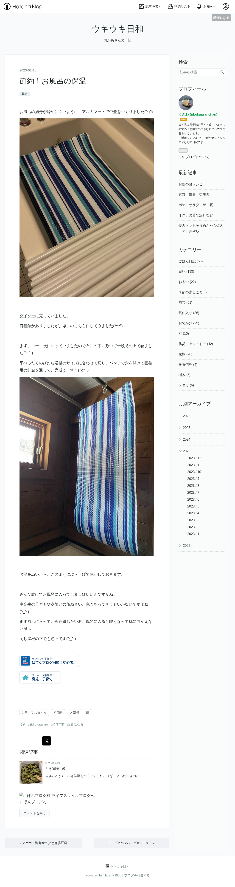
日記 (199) (186, 271)
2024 (186, 439)
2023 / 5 (193, 506)
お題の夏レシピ (191, 184)
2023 (186, 451)
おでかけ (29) (189, 323)
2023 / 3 (193, 520)
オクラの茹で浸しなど (196, 215)
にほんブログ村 (33, 802)
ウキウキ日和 (117, 29)
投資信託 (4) (188, 364)
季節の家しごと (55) (194, 292)
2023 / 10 (194, 472)
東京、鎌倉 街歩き (194, 194)
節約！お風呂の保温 (53, 81)
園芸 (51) (185, 302)
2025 (186, 428)
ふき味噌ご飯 (55, 769)
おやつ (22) (187, 282)
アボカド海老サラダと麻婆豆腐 (43, 843)
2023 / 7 (193, 492)
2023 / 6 (193, 499)
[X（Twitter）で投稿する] (46, 740)
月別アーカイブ (195, 403)
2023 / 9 (193, 479)
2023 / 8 (193, 485)
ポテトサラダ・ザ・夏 (196, 205)
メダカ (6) (186, 385)
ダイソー (27, 316)
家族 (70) (185, 354)
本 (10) (184, 333)
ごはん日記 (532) (191, 261)
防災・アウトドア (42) (196, 344)
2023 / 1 (193, 534)
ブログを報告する (137, 875)
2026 (186, 416)
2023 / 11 (194, 465)
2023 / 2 (193, 527)
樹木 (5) (184, 375)
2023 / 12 (194, 458)
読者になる (221, 18)
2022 (186, 545)
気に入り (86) (189, 313)
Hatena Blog (112, 875)
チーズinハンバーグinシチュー (131, 843)
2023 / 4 (193, 513)
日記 (24, 93)
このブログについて (194, 157)
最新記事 (188, 172)
